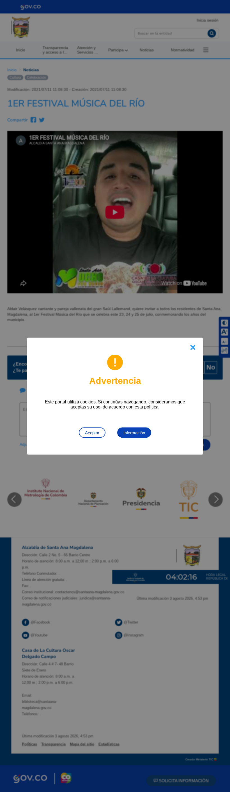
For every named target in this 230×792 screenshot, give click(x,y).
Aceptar (92, 432)
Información (134, 432)
